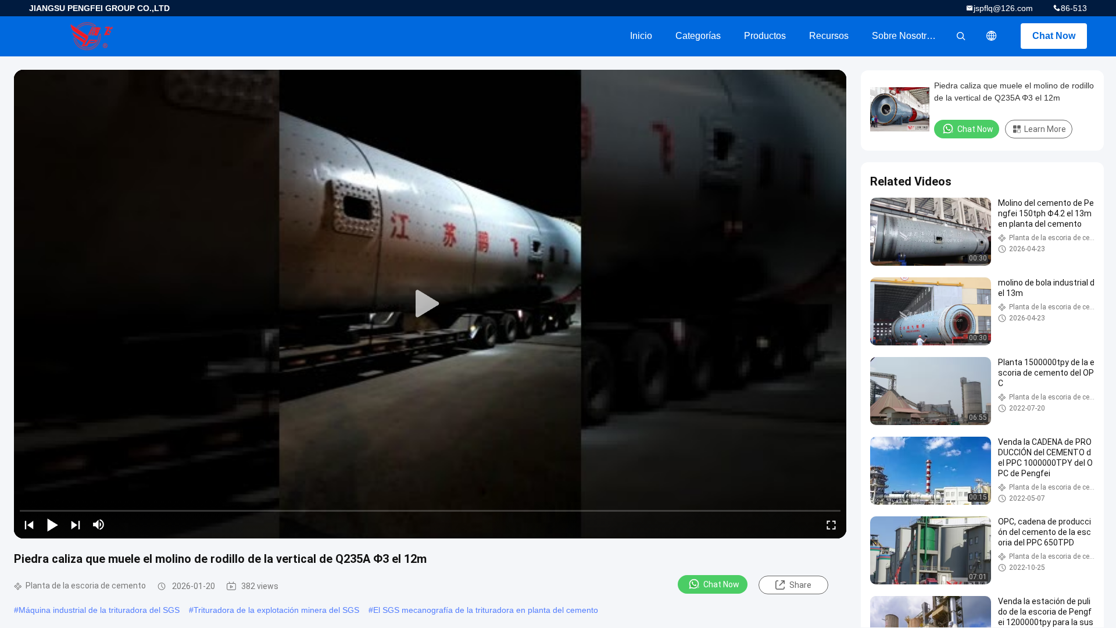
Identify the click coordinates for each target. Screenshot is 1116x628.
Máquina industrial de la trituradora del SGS (99, 610)
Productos (765, 36)
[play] (430, 304)
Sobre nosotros (904, 36)
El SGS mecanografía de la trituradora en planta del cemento (485, 610)
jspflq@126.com (1003, 8)
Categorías (698, 36)
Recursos (829, 36)
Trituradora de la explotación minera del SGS (276, 610)
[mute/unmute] (98, 524)
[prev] (29, 524)
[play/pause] (52, 524)
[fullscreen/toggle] (831, 524)
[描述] (991, 36)
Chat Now (1053, 36)
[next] (75, 524)
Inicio (641, 36)
